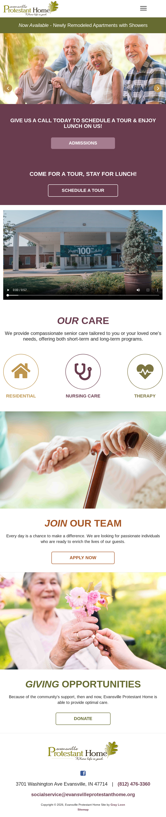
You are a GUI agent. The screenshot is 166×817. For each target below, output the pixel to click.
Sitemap (83, 809)
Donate (83, 718)
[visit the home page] (83, 753)
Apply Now (83, 557)
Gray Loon (118, 804)
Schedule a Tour (83, 190)
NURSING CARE (83, 143)
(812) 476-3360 (134, 784)
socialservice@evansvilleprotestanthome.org (83, 794)
